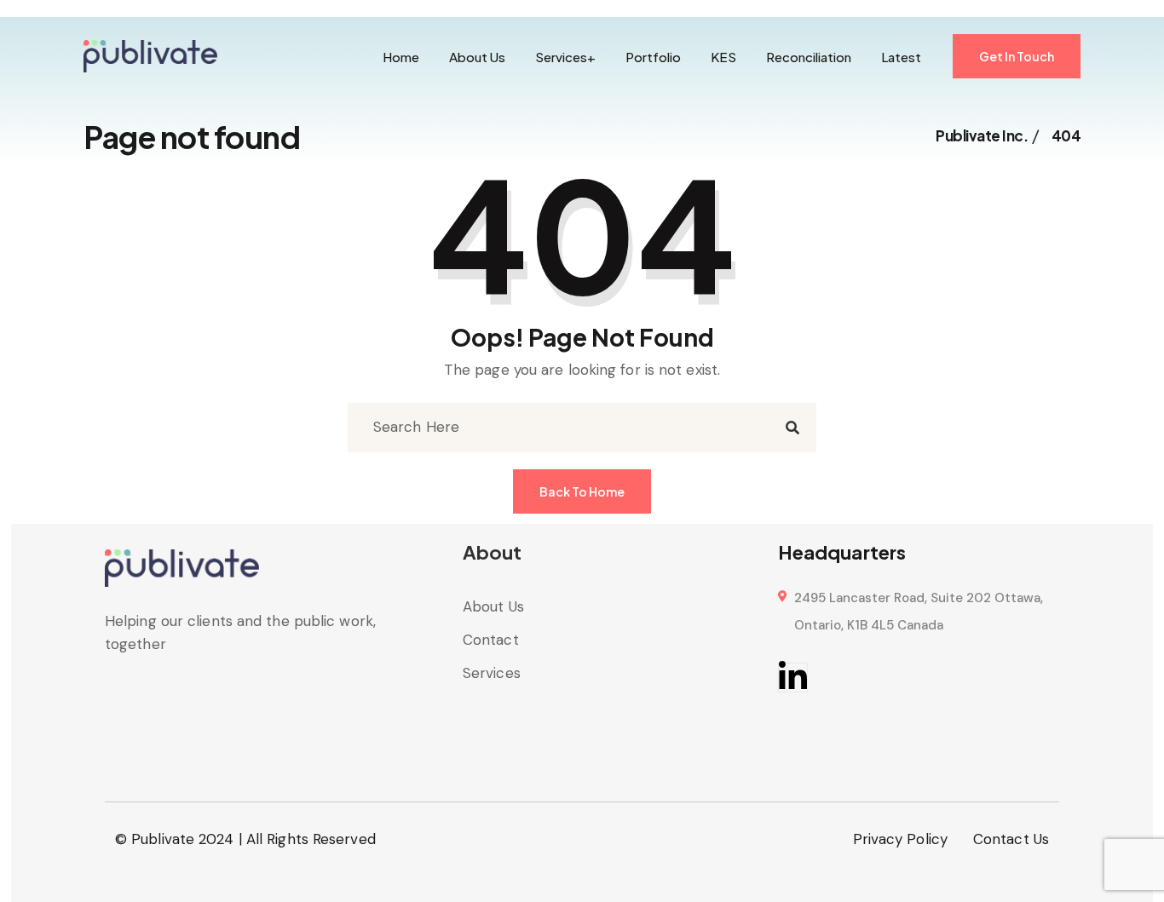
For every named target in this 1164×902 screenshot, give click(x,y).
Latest (901, 56)
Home (401, 56)
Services (492, 673)
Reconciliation (808, 56)
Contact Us (1011, 839)
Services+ (565, 56)
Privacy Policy (900, 839)
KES (723, 56)
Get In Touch (1016, 56)
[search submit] (792, 428)
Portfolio (653, 56)
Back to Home (582, 491)
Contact (491, 639)
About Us (477, 56)
